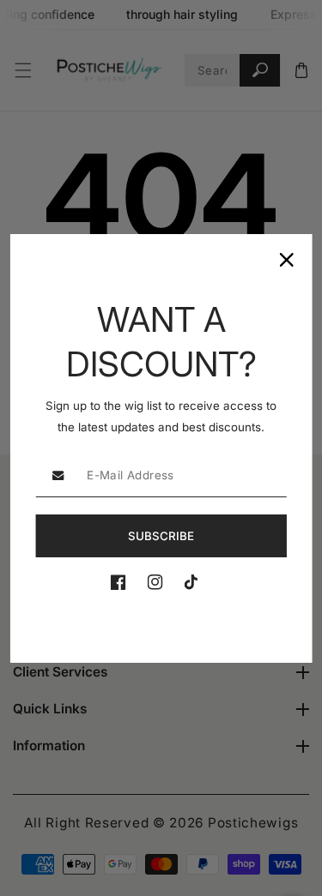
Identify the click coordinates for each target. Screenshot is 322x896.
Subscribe (161, 536)
